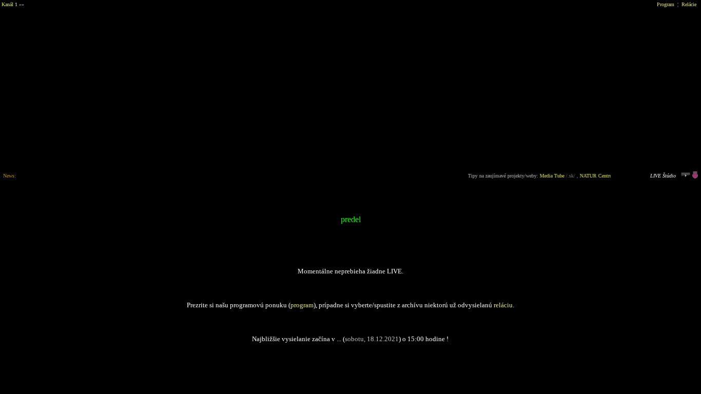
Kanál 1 (9, 4)
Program (665, 4)
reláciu (503, 305)
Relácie (688, 4)
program (302, 305)
